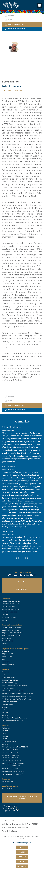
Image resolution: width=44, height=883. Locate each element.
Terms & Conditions (9, 831)
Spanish (22, 852)
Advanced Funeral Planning (11, 604)
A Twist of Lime (7, 656)
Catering (5, 707)
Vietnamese (22, 866)
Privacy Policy (24, 827)
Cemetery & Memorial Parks (11, 627)
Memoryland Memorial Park (11, 635)
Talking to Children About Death (13, 691)
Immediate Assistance (9, 612)
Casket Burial (6, 638)
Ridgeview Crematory (9, 617)
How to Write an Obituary (10, 680)
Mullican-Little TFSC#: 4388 (11, 766)
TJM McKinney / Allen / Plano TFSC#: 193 (15, 747)
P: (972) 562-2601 (8, 827)
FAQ (3, 674)
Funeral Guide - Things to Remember (14, 718)
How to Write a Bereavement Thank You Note (17, 693)
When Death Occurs (8, 677)
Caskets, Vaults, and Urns (10, 609)
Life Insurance (6, 710)
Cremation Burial (7, 641)
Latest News (6, 739)
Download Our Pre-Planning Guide (22, 797)
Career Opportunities (9, 741)
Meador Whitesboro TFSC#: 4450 (13, 771)
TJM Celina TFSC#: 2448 (10, 749)
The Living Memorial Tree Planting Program (16, 699)
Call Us (22, 581)
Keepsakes (5, 651)
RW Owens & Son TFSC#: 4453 (12, 768)
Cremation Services (8, 606)
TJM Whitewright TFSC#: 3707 (12, 760)
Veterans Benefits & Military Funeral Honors (16, 696)
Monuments (6, 662)
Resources (5, 672)
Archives (5, 620)
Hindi (22, 861)
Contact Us (22, 589)
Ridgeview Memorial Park (10, 630)
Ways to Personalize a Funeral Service (14, 685)
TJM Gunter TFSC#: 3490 (10, 758)
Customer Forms (7, 704)
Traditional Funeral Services (11, 601)
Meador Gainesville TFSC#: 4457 (12, 774)
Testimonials (6, 728)
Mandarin (22, 856)
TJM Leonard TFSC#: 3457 (10, 755)
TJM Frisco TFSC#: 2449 (10, 752)
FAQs (17, 827)
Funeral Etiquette (8, 688)
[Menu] (39, 5)
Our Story (5, 733)
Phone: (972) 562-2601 (9, 781)
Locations (5, 614)
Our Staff (5, 730)
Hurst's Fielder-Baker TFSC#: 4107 (13, 763)
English (22, 847)
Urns (3, 659)
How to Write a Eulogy (9, 682)
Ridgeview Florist (7, 653)
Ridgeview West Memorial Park (12, 633)
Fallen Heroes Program (9, 701)
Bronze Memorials (8, 664)
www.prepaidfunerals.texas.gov (12, 720)
